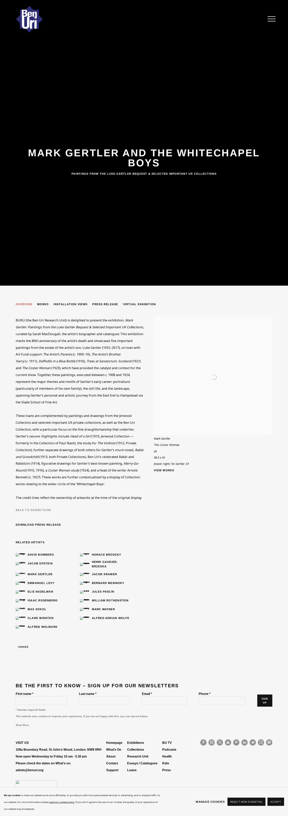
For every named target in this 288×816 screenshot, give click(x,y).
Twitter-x (220, 742)
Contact (112, 763)
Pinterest (236, 742)
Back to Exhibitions (33, 510)
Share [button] (24, 647)
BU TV (167, 742)
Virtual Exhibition (139, 304)
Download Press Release (38, 524)
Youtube (228, 742)
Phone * (204, 693)
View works (164, 470)
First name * (24, 693)
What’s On (113, 749)
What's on (62, 763)
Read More (22, 725)
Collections (135, 749)
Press (166, 770)
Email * (147, 693)
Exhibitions (135, 742)
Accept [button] (275, 802)
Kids (165, 763)
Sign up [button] (265, 700)
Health (167, 756)
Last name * (87, 693)
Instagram (211, 742)
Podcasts (169, 749)
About (110, 756)
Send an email (269, 742)
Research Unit (137, 756)
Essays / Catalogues (142, 763)
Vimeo (253, 742)
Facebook (203, 742)
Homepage (114, 742)
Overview (24, 304)
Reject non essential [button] (246, 802)
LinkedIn (244, 742)
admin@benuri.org (29, 770)
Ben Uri (29, 19)
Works (43, 304)
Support (112, 770)
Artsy (261, 742)
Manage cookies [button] (210, 801)
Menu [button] (269, 19)
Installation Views (70, 304)
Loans (132, 770)
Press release (105, 304)
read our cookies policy (61, 802)
